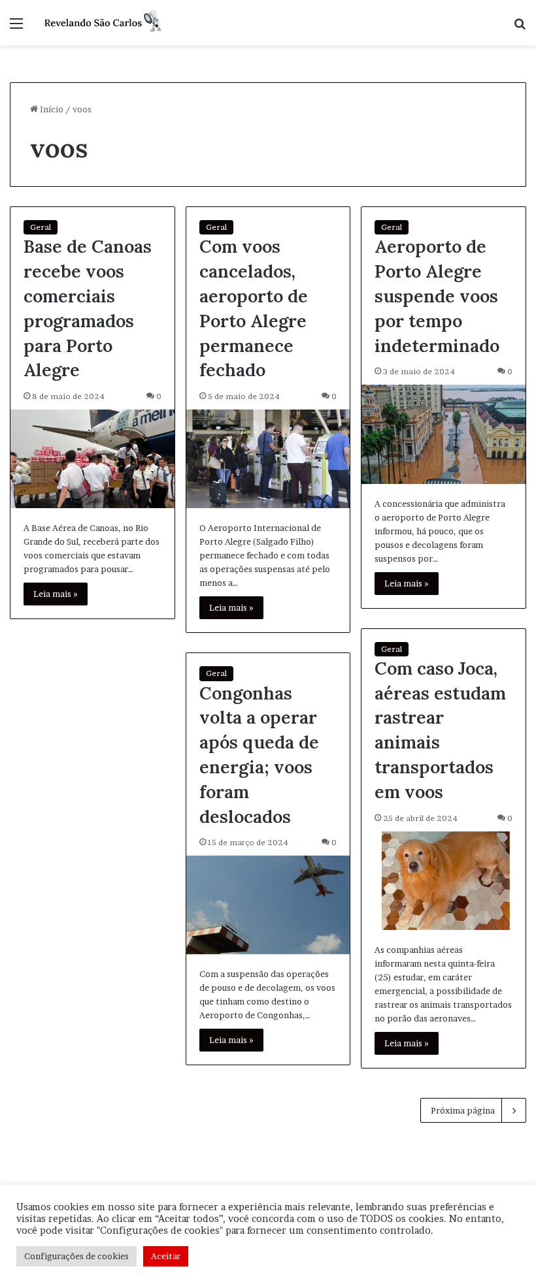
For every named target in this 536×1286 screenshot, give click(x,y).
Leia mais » (55, 593)
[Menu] (16, 27)
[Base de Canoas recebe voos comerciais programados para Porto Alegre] (92, 459)
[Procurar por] (519, 27)
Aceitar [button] (165, 1256)
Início (50, 109)
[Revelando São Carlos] (104, 23)
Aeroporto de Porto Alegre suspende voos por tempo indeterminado (437, 295)
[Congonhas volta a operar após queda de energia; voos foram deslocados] (268, 905)
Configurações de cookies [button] (76, 1256)
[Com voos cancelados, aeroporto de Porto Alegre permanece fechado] (268, 459)
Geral (40, 227)
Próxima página (463, 1110)
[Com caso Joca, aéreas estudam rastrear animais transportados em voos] (443, 880)
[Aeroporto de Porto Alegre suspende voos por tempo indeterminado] (443, 434)
